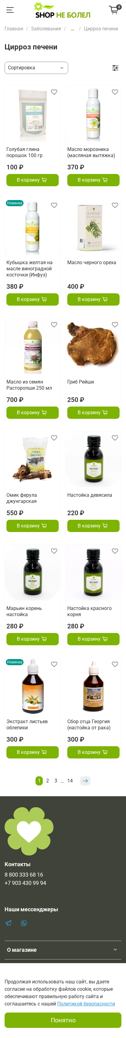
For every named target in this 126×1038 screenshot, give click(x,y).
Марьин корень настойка (24, 611)
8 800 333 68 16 (24, 875)
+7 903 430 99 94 (25, 883)
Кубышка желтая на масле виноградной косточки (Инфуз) (29, 269)
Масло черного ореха (91, 262)
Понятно (63, 1020)
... (72, 29)
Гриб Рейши (80, 382)
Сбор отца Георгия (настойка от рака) (89, 725)
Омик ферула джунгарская (21, 498)
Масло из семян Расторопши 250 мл (29, 385)
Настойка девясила (89, 495)
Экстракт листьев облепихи (27, 725)
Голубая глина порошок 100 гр (24, 152)
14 (70, 781)
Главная (14, 29)
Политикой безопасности (86, 1004)
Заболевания (46, 29)
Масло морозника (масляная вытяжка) (91, 152)
